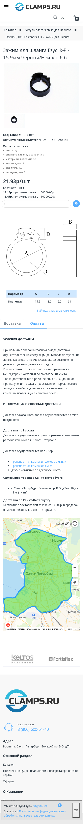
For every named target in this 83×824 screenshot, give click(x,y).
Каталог (10, 30)
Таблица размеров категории (57, 310)
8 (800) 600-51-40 (33, 729)
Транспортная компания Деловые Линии (38, 461)
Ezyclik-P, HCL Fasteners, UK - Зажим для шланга (37, 37)
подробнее (40, 806)
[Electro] (38, 6)
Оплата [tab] (37, 323)
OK (76, 810)
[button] (55, 17)
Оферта (8, 781)
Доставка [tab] (12, 323)
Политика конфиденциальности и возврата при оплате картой (40, 773)
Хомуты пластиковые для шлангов (48, 30)
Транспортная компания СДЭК (31, 466)
